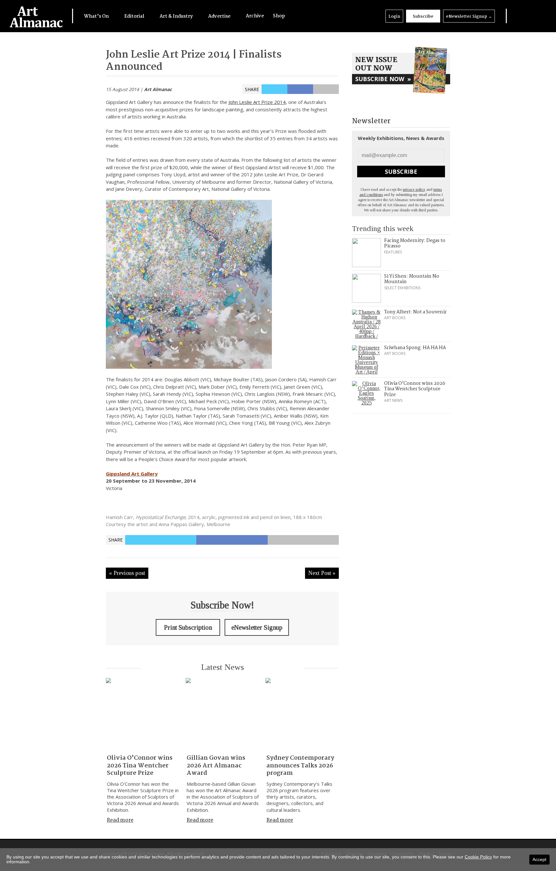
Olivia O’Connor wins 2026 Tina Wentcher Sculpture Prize (139, 765)
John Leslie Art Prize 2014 (257, 102)
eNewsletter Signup (469, 16)
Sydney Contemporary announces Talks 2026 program (300, 765)
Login (394, 16)
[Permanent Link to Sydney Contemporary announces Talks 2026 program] (302, 714)
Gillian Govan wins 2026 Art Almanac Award (216, 765)
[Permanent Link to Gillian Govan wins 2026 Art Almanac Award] (222, 714)
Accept (539, 859)
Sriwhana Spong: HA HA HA (415, 348)
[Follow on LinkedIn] (513, 16)
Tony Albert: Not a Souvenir (415, 312)
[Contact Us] (539, 16)
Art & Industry (177, 16)
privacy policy (414, 189)
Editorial (134, 16)
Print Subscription (188, 627)
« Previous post (127, 573)
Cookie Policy (478, 856)
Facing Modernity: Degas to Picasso (414, 243)
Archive (255, 16)
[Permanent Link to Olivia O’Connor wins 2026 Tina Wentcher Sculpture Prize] (142, 714)
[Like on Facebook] (522, 16)
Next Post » (322, 573)
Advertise (219, 16)
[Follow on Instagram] (530, 16)
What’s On (97, 16)
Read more (120, 820)
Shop (279, 16)
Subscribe (423, 16)
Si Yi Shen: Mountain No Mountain (411, 279)
